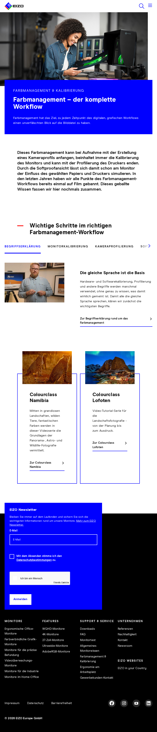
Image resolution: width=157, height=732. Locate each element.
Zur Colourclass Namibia (40, 465)
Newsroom (125, 645)
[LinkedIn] (148, 703)
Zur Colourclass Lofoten (103, 445)
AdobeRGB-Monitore (56, 651)
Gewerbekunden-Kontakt (96, 677)
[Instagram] (124, 703)
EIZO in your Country (132, 668)
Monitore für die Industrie (22, 671)
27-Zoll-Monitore (53, 640)
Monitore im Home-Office (22, 677)
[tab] (24, 249)
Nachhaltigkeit (127, 634)
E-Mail (13, 530)
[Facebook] (112, 703)
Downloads (87, 628)
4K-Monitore (50, 634)
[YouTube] (136, 703)
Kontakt (123, 640)
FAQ (83, 634)
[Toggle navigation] (150, 6)
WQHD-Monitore (53, 628)
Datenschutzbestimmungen (34, 560)
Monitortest (88, 640)
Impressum (12, 703)
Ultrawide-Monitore (55, 645)
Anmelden (20, 599)
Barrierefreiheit (61, 703)
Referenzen (125, 628)
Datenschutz (35, 703)
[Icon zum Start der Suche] (142, 6)
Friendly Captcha (61, 582)
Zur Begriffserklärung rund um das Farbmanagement (104, 320)
